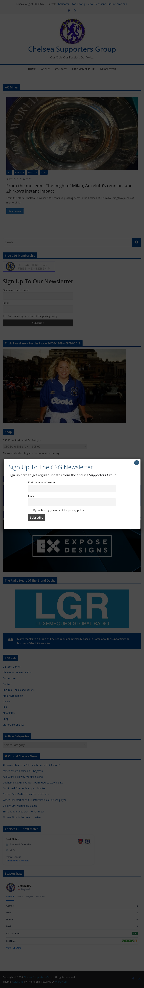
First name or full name (41, 482)
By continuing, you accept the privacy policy (58, 510)
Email (31, 496)
